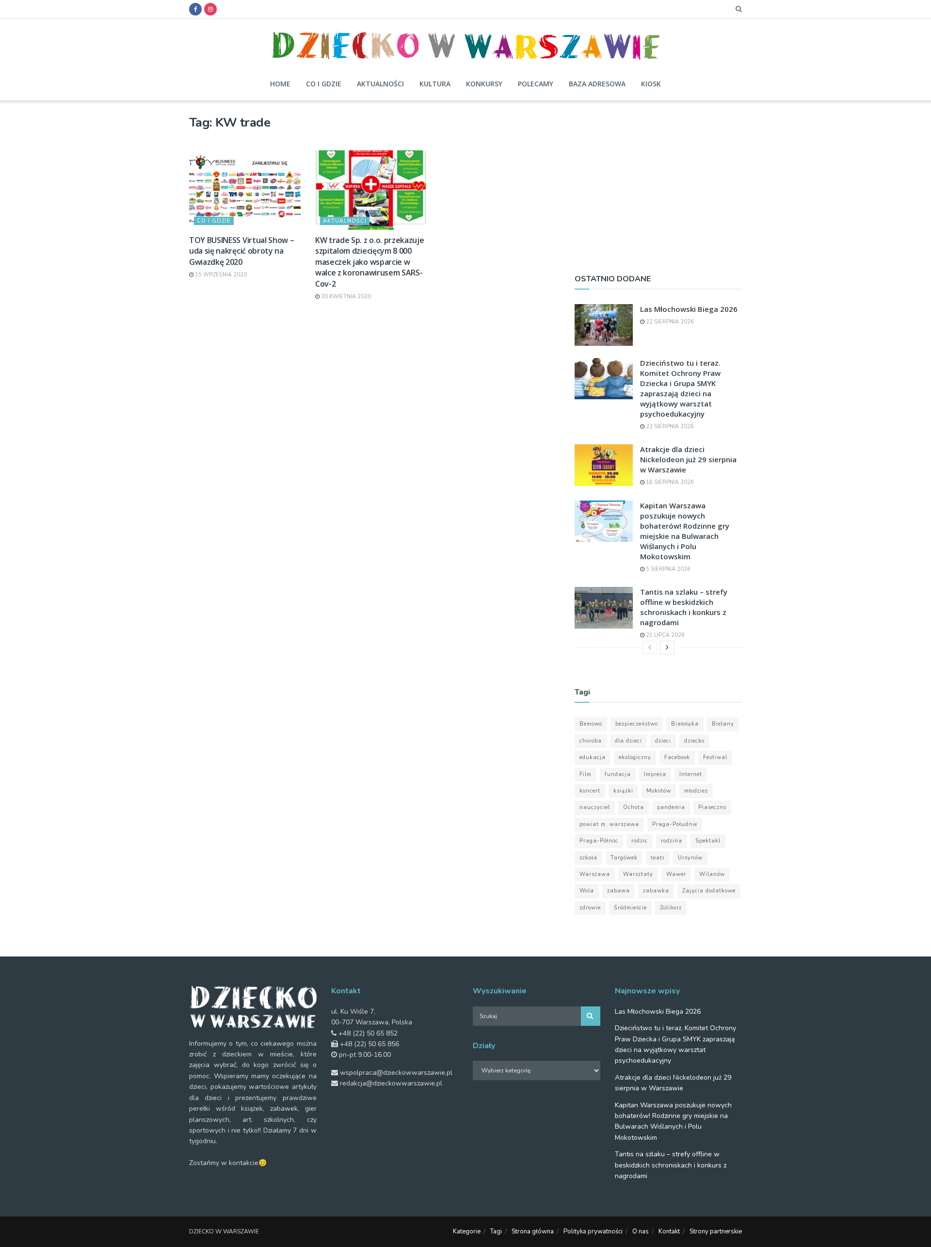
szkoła (588, 857)
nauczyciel (594, 807)
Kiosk (651, 83)
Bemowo (590, 724)
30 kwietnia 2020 (345, 296)
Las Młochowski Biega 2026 (689, 309)
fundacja (618, 774)
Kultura (434, 83)
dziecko (694, 741)
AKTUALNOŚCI (345, 221)
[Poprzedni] (649, 647)
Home (280, 83)
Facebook (677, 757)
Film (585, 774)
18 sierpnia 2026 (669, 482)
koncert (589, 790)
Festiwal (715, 757)
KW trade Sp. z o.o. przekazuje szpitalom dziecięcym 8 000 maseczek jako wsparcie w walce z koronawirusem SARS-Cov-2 (369, 262)
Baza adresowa (597, 83)
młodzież (696, 790)
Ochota (633, 807)
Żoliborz (671, 907)
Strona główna (533, 1231)
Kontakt (669, 1231)
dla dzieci (628, 741)
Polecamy (535, 83)
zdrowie (590, 907)
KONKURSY (484, 83)
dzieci (663, 741)
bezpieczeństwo (636, 724)
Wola (586, 890)
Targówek (624, 857)
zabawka (656, 890)
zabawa (618, 890)
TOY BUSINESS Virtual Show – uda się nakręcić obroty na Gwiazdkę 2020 (241, 251)
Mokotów (658, 790)
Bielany (723, 724)
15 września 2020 (220, 274)
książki (623, 790)
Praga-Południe (674, 824)
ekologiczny (635, 757)
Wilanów (712, 874)
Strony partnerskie (716, 1231)
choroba (590, 741)
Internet (690, 774)
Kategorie (467, 1231)
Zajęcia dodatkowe (709, 890)
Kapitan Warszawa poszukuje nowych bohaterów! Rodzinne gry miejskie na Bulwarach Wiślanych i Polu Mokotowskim (684, 531)
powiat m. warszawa (609, 824)
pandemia (671, 807)
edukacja (592, 757)
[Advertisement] (658, 183)
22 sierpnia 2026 (669, 321)
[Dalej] (667, 647)
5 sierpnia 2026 (667, 569)
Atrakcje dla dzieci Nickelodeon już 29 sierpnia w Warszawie (688, 459)
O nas (640, 1231)
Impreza (655, 774)
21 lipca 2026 (664, 635)
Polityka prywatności (593, 1231)
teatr (658, 857)
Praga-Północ (598, 840)
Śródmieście (630, 907)
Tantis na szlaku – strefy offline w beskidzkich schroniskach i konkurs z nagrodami (683, 607)
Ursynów (690, 857)
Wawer (676, 874)
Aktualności (380, 83)
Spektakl (708, 840)
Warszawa (594, 874)
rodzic (639, 840)
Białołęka (685, 724)
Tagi (496, 1231)
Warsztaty (638, 874)
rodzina (671, 840)
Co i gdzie (323, 83)
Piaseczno (712, 807)
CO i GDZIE (214, 221)
